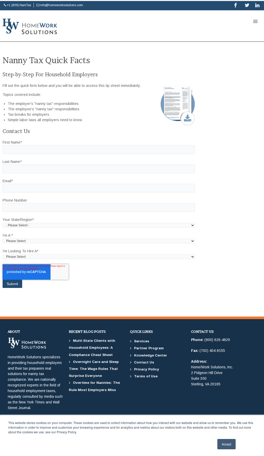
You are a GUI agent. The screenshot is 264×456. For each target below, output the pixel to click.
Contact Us (144, 362)
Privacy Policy (146, 369)
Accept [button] (226, 444)
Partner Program (149, 348)
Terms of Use (146, 376)
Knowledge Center (150, 355)
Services (141, 341)
